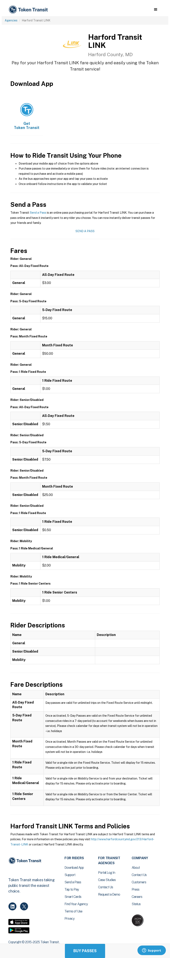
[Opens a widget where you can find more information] (151, 951)
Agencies (11, 20)
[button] (155, 9)
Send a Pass (38, 212)
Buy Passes (85, 951)
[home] (29, 9)
